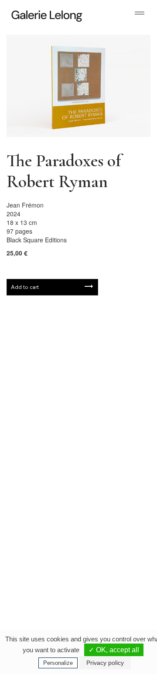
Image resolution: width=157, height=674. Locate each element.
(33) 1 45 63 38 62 (113, 489)
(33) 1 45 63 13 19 (43, 489)
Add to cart (25, 287)
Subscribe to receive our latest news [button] (72, 336)
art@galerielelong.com (107, 583)
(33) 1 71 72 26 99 (43, 583)
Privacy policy (105, 662)
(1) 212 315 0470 (112, 576)
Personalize (58, 663)
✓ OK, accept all (114, 650)
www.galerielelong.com (108, 590)
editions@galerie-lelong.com (114, 496)
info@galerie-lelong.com (39, 496)
